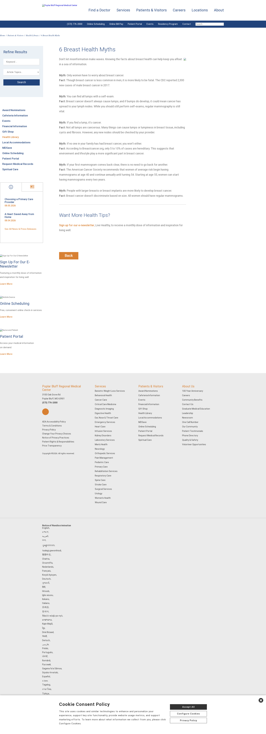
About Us (188, 386)
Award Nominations (13, 110)
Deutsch (46, 579)
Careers (186, 395)
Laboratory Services (105, 440)
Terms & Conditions (52, 425)
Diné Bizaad (48, 632)
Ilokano (45, 599)
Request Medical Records (17, 163)
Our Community (190, 426)
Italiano (45, 603)
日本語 (45, 607)
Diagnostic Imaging (104, 409)
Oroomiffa (47, 563)
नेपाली (44, 636)
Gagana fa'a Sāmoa (52, 668)
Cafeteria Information (15, 115)
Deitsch (46, 640)
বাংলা (44, 540)
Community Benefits (192, 400)
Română (46, 660)
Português (47, 652)
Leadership (187, 413)
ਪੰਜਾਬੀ (45, 656)
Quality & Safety (190, 440)
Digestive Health (103, 413)
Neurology (100, 449)
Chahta (45, 559)
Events (150, 24)
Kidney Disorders (103, 435)
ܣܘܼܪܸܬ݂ (45, 680)
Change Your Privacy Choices (56, 433)
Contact (186, 24)
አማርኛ (45, 532)
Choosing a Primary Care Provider (19, 201)
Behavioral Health (103, 395)
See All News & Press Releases (20, 229)
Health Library (32, 35)
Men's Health (101, 444)
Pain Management (104, 458)
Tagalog (46, 684)
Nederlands (47, 567)
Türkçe (45, 693)
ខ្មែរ (43, 628)
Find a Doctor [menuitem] (99, 10)
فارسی (45, 644)
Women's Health (103, 498)
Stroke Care (101, 484)
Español (46, 676)
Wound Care (101, 502)
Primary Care (101, 466)
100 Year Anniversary (192, 391)
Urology (98, 493)
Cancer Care (101, 400)
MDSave (7, 147)
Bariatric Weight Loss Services (110, 391)
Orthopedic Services (105, 453)
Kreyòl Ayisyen (49, 575)
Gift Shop (8, 131)
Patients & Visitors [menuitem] (151, 10)
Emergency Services (105, 422)
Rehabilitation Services (106, 471)
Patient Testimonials (192, 431)
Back (69, 255)
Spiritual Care (10, 169)
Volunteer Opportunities (194, 444)
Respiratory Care (103, 475)
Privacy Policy (49, 429)
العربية (45, 536)
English (45, 528)
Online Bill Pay (116, 24)
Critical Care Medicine (105, 404)
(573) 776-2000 (74, 24)
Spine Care (100, 480)
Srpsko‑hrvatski (50, 672)
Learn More (6, 283)
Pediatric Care (102, 462)
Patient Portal (135, 24)
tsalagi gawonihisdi (51, 550)
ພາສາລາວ (47, 620)
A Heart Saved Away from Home (19, 216)
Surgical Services (103, 489)
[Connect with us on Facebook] (45, 411)
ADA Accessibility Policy (54, 421)
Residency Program (168, 24)
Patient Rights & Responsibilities (58, 441)
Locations (200, 10)
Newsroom (187, 417)
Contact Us (187, 404)
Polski (45, 648)
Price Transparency (52, 445)
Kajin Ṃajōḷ (47, 624)
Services (100, 386)
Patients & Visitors (15, 35)
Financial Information (14, 126)
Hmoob (45, 591)
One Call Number (190, 422)
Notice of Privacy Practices (55, 437)
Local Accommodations (16, 142)
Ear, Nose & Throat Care (106, 417)
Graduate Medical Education (196, 409)
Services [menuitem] (123, 10)
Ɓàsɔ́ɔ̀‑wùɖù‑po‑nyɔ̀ (52, 616)
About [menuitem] (219, 10)
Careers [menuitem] (179, 10)
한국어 (45, 611)
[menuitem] (208, 24)
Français (46, 571)
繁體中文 (46, 554)
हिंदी (43, 587)
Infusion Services (103, 431)
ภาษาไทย (46, 689)
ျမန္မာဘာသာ (48, 545)
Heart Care (100, 426)
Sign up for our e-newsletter (76, 225)
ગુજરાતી (45, 583)
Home (2, 35)
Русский (46, 664)
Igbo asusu (47, 595)
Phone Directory (190, 435)
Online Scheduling (96, 24)
